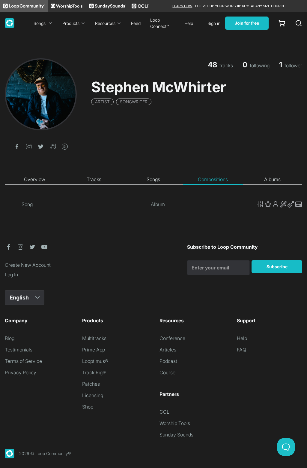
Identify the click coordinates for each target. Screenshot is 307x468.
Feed (136, 23)
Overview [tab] (34, 179)
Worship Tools (174, 423)
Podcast (168, 361)
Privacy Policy (20, 372)
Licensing (92, 395)
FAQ (241, 350)
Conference (172, 338)
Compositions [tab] (213, 179)
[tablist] (153, 179)
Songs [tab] (153, 179)
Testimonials (18, 350)
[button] (16, 146)
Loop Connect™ (159, 23)
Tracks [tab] (94, 179)
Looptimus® (95, 361)
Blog (9, 338)
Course (167, 372)
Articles (167, 350)
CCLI (165, 412)
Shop (87, 407)
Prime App (93, 350)
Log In (11, 275)
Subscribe (277, 266)
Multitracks (94, 338)
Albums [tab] (272, 179)
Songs (40, 23)
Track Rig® (94, 372)
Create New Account (28, 265)
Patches (91, 384)
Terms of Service (23, 361)
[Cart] (281, 23)
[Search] (298, 23)
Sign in (213, 23)
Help (188, 23)
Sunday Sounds (176, 435)
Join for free (247, 23)
